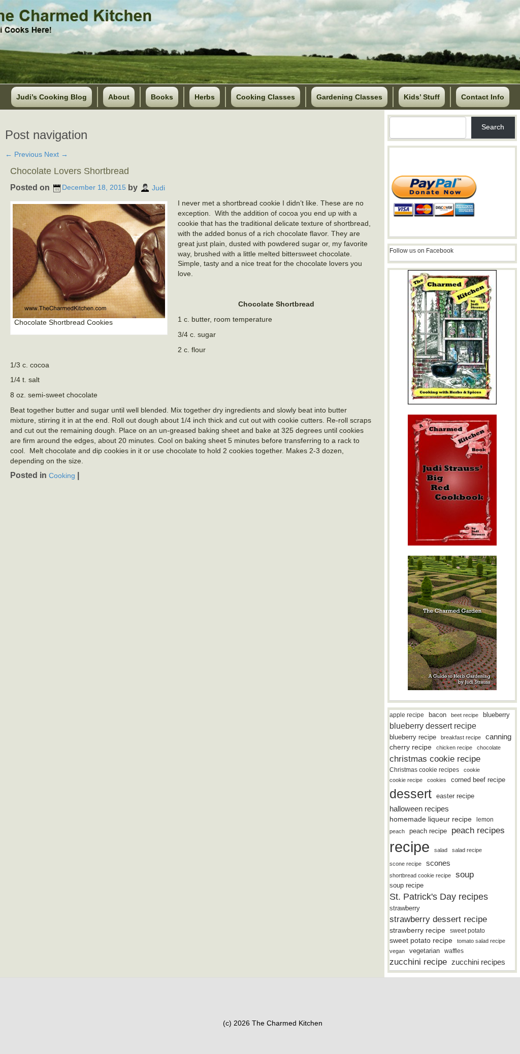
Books (162, 97)
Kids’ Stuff (422, 97)
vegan (397, 951)
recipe (409, 846)
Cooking (62, 475)
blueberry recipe (412, 737)
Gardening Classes (349, 97)
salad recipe (467, 850)
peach (397, 831)
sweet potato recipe (420, 940)
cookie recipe (405, 780)
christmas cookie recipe (434, 759)
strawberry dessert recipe (438, 919)
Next (56, 154)
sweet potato (467, 930)
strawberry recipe (417, 930)
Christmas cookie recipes (424, 769)
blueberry (496, 715)
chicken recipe (454, 747)
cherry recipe (410, 747)
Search (492, 127)
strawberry (404, 908)
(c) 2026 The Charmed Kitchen (272, 1023)
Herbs (204, 97)
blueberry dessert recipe (432, 725)
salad (440, 850)
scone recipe (405, 864)
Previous (23, 154)
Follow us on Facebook (421, 250)
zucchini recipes (478, 962)
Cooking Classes (265, 97)
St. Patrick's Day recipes (438, 897)
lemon (485, 819)
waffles (454, 951)
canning (498, 737)
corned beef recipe (478, 780)
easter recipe (455, 796)
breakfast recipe (461, 737)
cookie (472, 770)
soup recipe (406, 885)
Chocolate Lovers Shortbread (69, 171)
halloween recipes (419, 808)
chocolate (489, 747)
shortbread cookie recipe (420, 875)
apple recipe (406, 715)
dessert (410, 794)
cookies (436, 780)
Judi (158, 187)
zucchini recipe (418, 962)
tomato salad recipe (481, 941)
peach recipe (428, 831)
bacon (437, 715)
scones (438, 863)
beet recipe (464, 715)
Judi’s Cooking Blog (51, 97)
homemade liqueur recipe (430, 819)
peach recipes (478, 830)
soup (465, 874)
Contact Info (482, 97)
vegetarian (424, 951)
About (118, 97)
